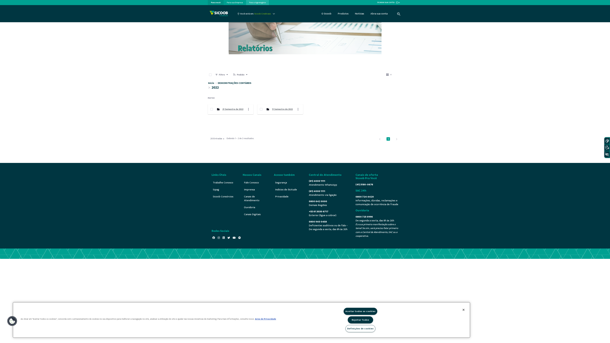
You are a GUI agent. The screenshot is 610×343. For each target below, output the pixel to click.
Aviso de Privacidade (265, 319)
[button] (12, 321)
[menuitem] (216, 2)
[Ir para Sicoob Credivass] (219, 14)
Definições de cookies (360, 328)
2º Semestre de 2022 (232, 109)
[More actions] (248, 109)
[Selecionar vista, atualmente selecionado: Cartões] (389, 74)
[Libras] (607, 141)
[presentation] (216, 2)
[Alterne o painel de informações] (398, 74)
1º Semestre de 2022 (282, 109)
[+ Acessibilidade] (607, 154)
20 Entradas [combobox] (216, 138)
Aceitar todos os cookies (360, 311)
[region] (241, 320)
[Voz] (607, 147)
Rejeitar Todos (360, 320)
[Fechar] (463, 309)
